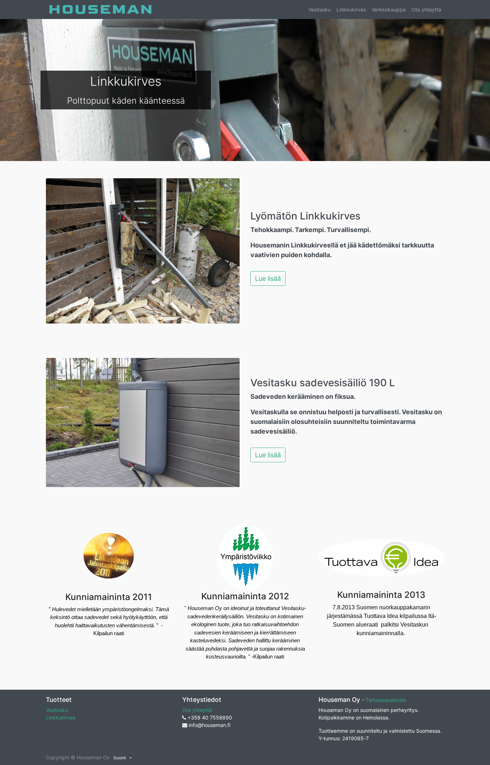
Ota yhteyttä (197, 710)
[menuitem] (320, 9)
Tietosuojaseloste (386, 700)
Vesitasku (57, 710)
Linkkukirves (60, 717)
